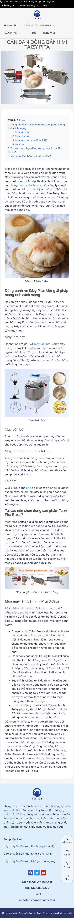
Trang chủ (11, 25)
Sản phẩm (11, 32)
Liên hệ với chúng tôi (28, 5)
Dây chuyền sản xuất (37, 25)
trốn (23, 120)
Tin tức (31, 32)
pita (28, 487)
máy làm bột (42, 344)
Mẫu (45, 5)
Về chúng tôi (8, 5)
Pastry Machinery (29, 185)
